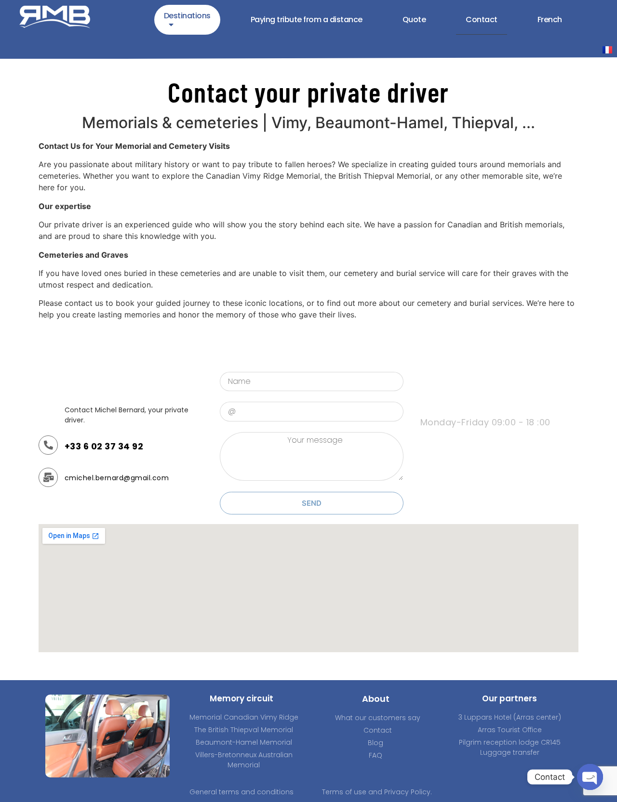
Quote (414, 19)
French (549, 19)
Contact (481, 19)
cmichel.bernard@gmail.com (117, 478)
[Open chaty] (590, 777)
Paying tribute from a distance (306, 19)
